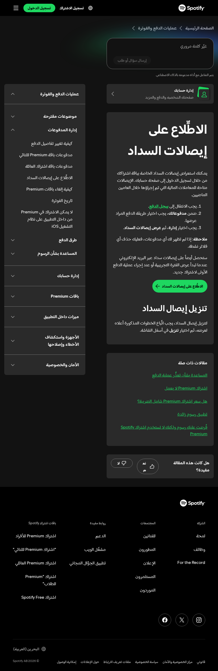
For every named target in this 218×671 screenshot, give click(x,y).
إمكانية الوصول (66, 662)
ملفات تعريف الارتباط (117, 662)
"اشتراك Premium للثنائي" (34, 549)
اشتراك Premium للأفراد (35, 536)
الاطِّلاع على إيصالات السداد (50, 177)
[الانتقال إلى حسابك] (114, 93)
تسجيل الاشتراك (72, 8)
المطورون (147, 549)
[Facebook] (164, 620)
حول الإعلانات (90, 662)
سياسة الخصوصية (146, 662)
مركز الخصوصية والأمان (177, 662)
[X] (181, 620)
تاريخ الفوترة (62, 200)
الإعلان (149, 563)
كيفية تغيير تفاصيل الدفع (52, 143)
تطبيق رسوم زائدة (192, 414)
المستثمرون (145, 576)
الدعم (100, 536)
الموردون (148, 590)
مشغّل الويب (95, 549)
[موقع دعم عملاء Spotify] (191, 8)
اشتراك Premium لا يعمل (186, 388)
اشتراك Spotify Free (38, 597)
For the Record (191, 562)
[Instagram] (198, 620)
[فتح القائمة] (16, 8)
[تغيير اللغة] (90, 8)
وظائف (199, 549)
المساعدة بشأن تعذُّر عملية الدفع (179, 375)
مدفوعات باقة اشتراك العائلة (49, 166)
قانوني (201, 662)
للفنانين (149, 536)
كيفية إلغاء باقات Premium (49, 189)
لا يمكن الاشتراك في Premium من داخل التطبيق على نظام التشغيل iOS (47, 219)
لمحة (200, 536)
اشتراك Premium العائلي (35, 563)
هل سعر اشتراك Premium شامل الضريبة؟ (172, 401)
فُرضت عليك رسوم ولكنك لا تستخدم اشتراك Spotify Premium (164, 430)
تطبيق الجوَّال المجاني (87, 563)
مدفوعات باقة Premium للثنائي (46, 155)
